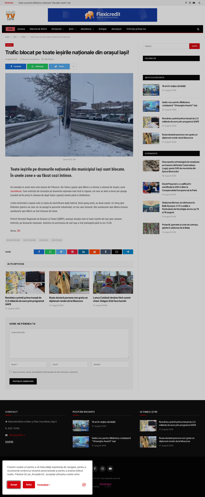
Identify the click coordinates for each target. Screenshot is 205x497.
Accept (14, 484)
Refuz (29, 484)
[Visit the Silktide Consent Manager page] (84, 484)
